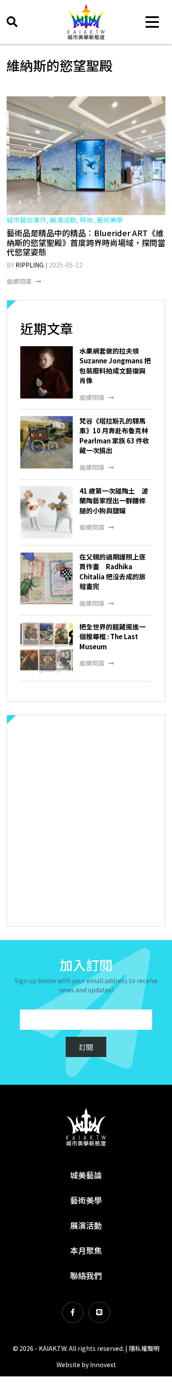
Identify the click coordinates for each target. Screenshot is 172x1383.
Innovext (103, 1364)
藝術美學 (86, 1200)
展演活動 (86, 1225)
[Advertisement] (86, 821)
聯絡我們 (86, 1275)
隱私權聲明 (144, 1348)
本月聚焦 (86, 1250)
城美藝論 (86, 1175)
